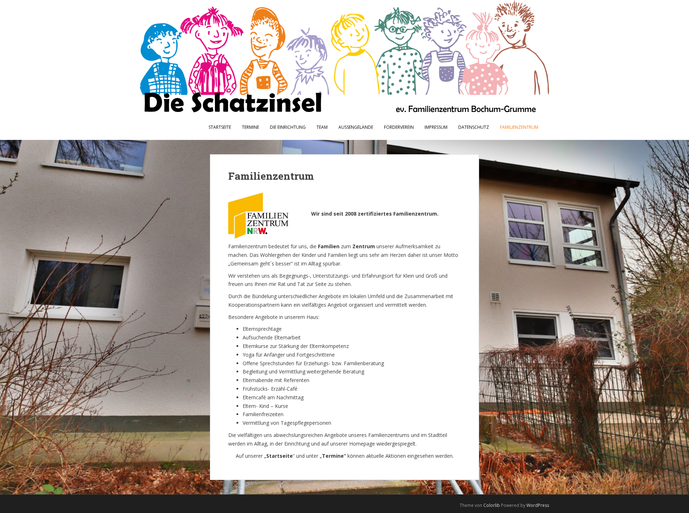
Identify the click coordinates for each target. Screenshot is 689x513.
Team (322, 127)
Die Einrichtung (288, 127)
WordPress (537, 505)
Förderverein (399, 127)
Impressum (436, 127)
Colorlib (491, 505)
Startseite (219, 127)
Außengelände (355, 127)
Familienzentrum (519, 127)
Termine (250, 127)
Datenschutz (473, 127)
